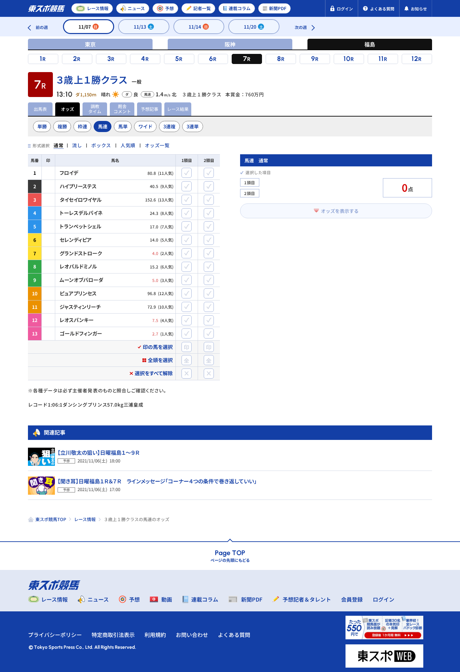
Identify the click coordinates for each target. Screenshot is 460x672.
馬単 (123, 126)
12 (415, 59)
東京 (90, 44)
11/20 (253, 26)
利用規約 (155, 635)
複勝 (62, 126)
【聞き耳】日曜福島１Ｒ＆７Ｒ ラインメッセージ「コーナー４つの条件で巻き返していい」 (157, 481)
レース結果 (178, 109)
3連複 (169, 126)
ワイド (145, 126)
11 (381, 59)
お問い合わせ (192, 635)
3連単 (193, 126)
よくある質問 (234, 635)
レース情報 (85, 519)
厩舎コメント (122, 109)
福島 (369, 44)
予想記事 (149, 109)
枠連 (82, 126)
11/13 (143, 26)
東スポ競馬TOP (50, 519)
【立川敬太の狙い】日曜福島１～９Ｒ (98, 452)
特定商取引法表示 (113, 635)
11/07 (88, 26)
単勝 (42, 126)
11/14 (198, 26)
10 (347, 59)
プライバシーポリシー (55, 635)
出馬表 (40, 109)
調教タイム (94, 109)
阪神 (230, 44)
